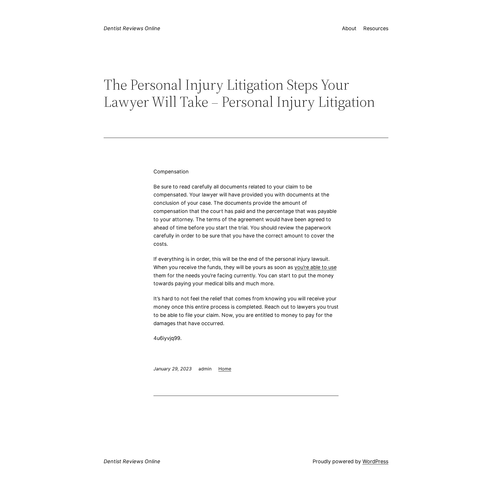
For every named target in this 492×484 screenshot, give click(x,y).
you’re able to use (315, 267)
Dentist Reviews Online (132, 28)
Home (224, 369)
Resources (375, 28)
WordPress (375, 461)
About (349, 28)
